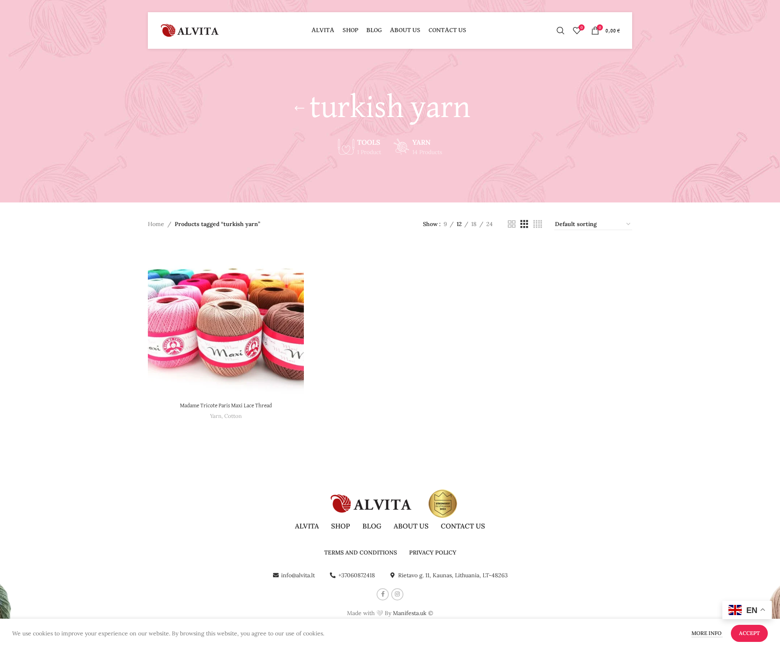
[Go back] (299, 108)
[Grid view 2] (512, 224)
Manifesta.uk (410, 613)
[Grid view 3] (524, 224)
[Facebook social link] (383, 594)
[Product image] (226, 320)
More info (707, 633)
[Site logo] (190, 30)
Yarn (215, 416)
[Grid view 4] (537, 224)
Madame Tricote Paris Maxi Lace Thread (226, 406)
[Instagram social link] (397, 594)
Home (156, 224)
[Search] (560, 30)
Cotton (233, 416)
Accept (749, 633)
